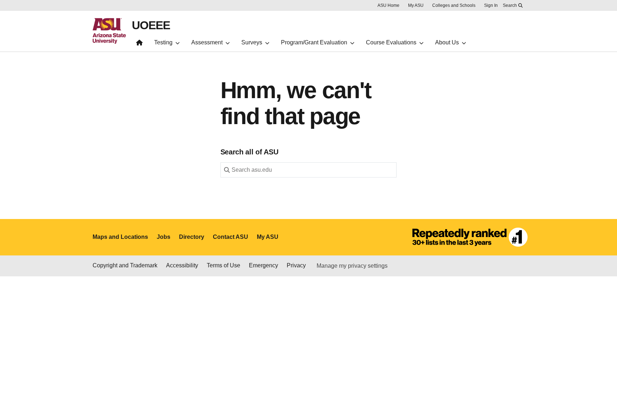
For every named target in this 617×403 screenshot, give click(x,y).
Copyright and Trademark (125, 265)
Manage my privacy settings (352, 266)
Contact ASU (230, 237)
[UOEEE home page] (139, 44)
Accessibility (182, 265)
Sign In (491, 5)
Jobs (163, 237)
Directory (191, 237)
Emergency (263, 265)
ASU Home (388, 5)
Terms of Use (223, 265)
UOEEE (151, 25)
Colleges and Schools (453, 5)
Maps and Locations (120, 237)
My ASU (416, 5)
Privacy (296, 265)
